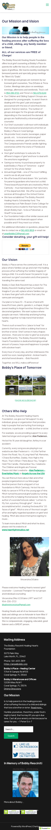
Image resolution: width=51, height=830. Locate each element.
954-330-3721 (12, 93)
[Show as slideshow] (25, 400)
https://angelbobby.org (15, 664)
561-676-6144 (39, 93)
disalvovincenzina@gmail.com (16, 605)
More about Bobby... (14, 802)
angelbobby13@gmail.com (16, 234)
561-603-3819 (27, 230)
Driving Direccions (12, 688)
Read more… (37, 707)
